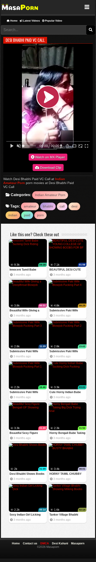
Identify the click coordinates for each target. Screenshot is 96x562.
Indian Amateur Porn (50, 195)
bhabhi (48, 206)
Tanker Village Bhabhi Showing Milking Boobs (64, 515)
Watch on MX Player (49, 157)
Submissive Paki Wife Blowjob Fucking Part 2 (64, 352)
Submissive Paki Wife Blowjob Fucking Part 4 (64, 311)
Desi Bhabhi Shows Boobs (27, 473)
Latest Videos (31, 20)
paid (27, 215)
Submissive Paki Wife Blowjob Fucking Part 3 (25, 352)
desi (74, 206)
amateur (30, 206)
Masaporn (20, 7)
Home (13, 20)
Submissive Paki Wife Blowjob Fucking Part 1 (25, 392)
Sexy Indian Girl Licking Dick (25, 515)
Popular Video (53, 20)
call (62, 206)
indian (12, 215)
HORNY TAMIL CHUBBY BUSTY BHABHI (65, 474)
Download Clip (50, 167)
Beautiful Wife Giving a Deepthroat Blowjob (24, 311)
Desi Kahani (60, 543)
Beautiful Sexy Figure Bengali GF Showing (24, 433)
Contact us (30, 543)
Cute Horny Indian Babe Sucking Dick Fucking (65, 392)
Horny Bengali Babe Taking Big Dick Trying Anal (67, 433)
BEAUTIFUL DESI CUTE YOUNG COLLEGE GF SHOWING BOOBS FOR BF (67, 270)
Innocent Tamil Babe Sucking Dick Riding (23, 270)
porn (40, 215)
